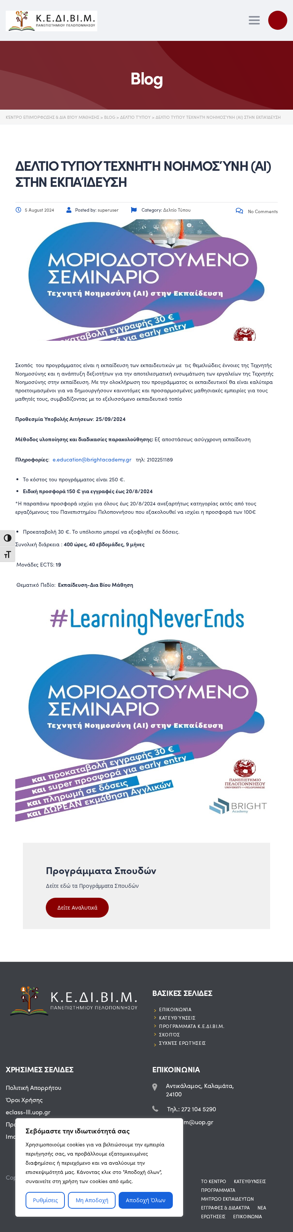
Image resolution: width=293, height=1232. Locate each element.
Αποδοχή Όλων (146, 1200)
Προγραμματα (218, 1190)
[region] (99, 1167)
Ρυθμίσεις (45, 1200)
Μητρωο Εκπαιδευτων (227, 1199)
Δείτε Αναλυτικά (77, 907)
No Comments (262, 211)
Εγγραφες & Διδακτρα (225, 1207)
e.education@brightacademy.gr (92, 459)
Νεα (262, 1207)
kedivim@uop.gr (190, 1122)
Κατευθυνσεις (250, 1181)
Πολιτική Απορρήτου (33, 1087)
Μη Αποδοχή (92, 1200)
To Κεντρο (213, 1181)
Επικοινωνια (247, 1216)
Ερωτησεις (213, 1216)
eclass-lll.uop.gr (28, 1112)
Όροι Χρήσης (24, 1100)
